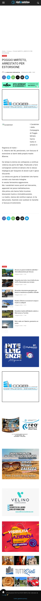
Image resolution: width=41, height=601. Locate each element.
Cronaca (9, 51)
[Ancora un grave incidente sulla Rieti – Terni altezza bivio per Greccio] (7, 273)
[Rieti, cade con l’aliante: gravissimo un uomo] (7, 324)
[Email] (18, 77)
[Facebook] (4, 77)
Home (3, 51)
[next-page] (6, 331)
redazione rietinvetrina (13, 72)
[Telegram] (27, 77)
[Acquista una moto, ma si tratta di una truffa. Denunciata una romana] (7, 283)
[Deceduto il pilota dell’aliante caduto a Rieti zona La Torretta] (7, 314)
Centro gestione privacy (20, 598)
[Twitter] (9, 77)
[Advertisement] (20, 27)
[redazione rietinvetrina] (3, 72)
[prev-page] (3, 331)
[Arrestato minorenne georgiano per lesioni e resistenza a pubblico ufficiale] (7, 293)
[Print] (22, 77)
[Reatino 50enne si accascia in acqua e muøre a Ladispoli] (7, 304)
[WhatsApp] (13, 77)
